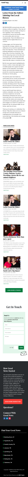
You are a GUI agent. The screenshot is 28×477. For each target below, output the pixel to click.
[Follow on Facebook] (3, 23)
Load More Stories (14, 290)
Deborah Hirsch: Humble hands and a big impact (12, 270)
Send (21, 347)
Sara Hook (7, 179)
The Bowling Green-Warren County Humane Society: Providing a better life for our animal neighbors (13, 174)
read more (6, 154)
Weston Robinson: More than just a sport (13, 238)
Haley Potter (7, 272)
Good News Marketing (13, 401)
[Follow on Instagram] (10, 418)
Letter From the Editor (11, 141)
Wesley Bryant (7, 20)
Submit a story (14, 9)
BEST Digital (21, 475)
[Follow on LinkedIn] (6, 23)
